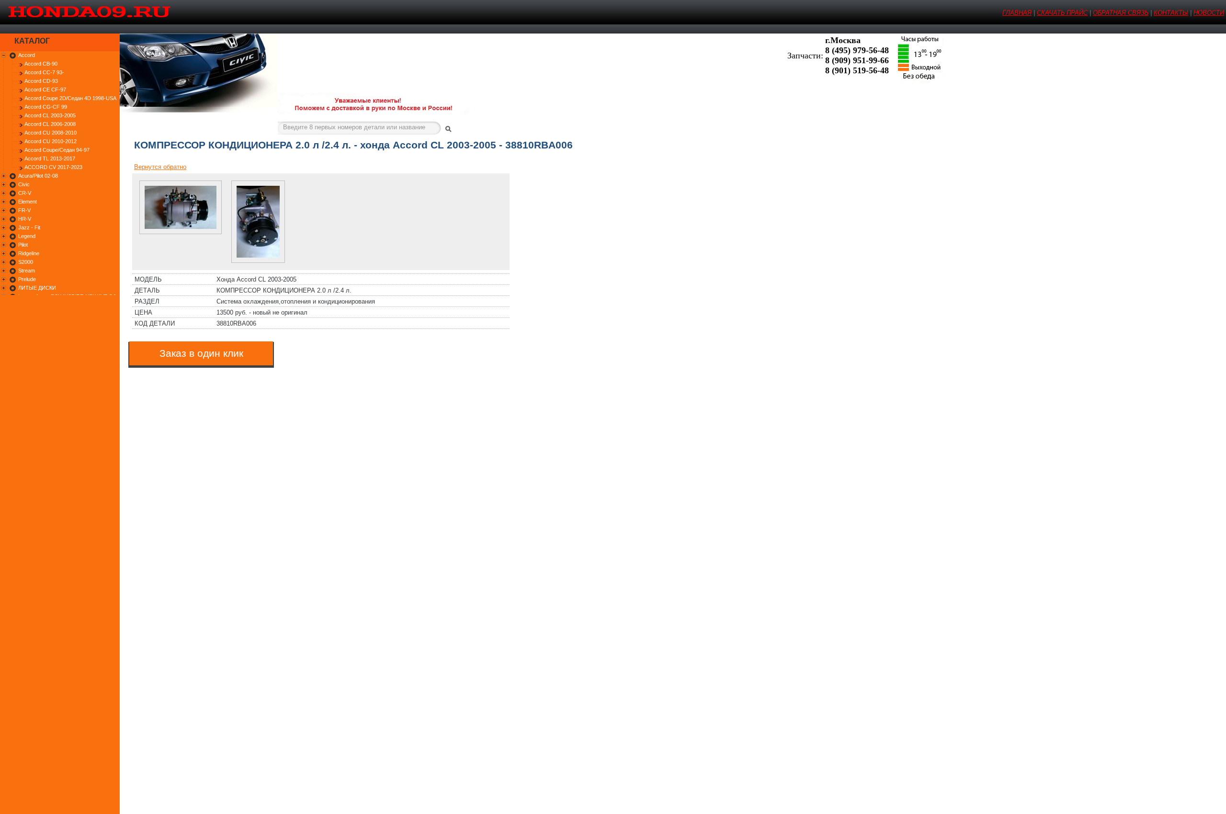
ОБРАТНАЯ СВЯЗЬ (1120, 12)
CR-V (24, 193)
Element (27, 201)
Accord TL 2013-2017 (49, 158)
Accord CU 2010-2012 (50, 141)
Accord (26, 55)
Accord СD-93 (41, 81)
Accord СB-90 (40, 64)
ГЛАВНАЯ (1017, 12)
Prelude (27, 279)
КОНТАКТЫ (1171, 12)
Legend (26, 236)
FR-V (24, 210)
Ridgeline (28, 253)
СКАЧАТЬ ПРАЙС (1062, 12)
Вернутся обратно (160, 166)
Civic (24, 184)
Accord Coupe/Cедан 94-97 (57, 150)
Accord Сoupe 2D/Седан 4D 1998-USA (70, 98)
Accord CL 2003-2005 (50, 115)
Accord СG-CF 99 (45, 107)
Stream (26, 270)
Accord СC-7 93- (44, 72)
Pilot (23, 245)
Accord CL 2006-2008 (50, 124)
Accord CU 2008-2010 (50, 133)
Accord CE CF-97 (45, 89)
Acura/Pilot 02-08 (38, 176)
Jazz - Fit (29, 227)
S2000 (25, 262)
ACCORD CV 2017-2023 (53, 167)
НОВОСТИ (1208, 12)
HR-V (24, 219)
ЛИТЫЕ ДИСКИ (37, 288)
